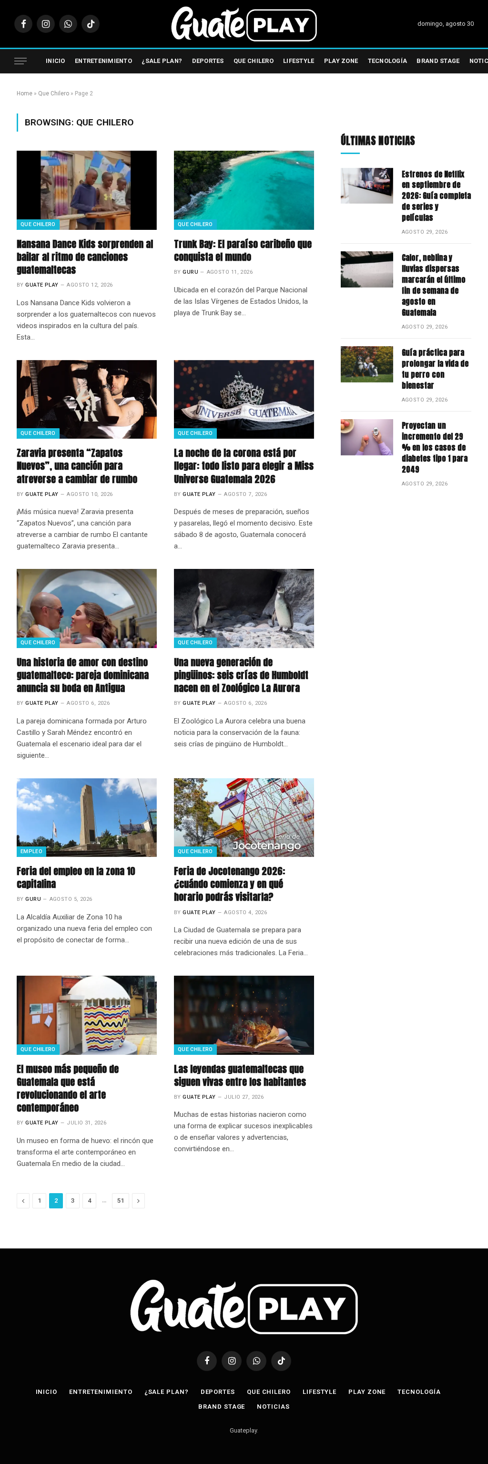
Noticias (273, 1406)
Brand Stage (438, 60)
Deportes (208, 60)
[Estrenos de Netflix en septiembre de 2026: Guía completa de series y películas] (367, 186)
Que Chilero (254, 60)
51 (120, 1200)
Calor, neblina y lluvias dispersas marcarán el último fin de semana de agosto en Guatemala (434, 285)
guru (190, 272)
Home (24, 93)
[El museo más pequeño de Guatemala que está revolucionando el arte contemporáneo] (87, 1015)
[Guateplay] (244, 24)
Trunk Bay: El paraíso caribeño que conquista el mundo (243, 250)
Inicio (55, 60)
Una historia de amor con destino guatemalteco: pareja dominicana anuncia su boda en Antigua (83, 675)
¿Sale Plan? (162, 60)
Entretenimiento (103, 60)
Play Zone (341, 60)
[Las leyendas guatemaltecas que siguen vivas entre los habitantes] (244, 1015)
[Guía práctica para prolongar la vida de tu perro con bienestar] (367, 364)
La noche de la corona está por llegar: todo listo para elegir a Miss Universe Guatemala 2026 (244, 465)
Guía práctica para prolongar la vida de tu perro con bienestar (435, 369)
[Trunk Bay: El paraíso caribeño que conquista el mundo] (244, 190)
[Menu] (20, 61)
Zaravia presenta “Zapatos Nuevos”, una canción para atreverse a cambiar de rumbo (77, 465)
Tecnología (387, 60)
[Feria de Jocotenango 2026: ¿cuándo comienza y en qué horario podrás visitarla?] (244, 817)
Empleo (31, 851)
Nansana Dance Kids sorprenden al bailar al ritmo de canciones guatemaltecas (85, 257)
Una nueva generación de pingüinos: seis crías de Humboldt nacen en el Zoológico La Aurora (241, 675)
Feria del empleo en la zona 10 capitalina (76, 877)
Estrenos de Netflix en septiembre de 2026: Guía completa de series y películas (436, 196)
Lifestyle (298, 60)
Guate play (41, 285)
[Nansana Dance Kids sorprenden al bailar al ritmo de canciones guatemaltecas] (87, 190)
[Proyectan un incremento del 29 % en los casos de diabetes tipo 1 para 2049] (367, 437)
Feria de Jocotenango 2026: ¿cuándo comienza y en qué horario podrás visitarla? (229, 884)
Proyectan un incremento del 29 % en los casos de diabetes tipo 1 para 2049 (435, 447)
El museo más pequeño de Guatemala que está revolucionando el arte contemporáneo (68, 1088)
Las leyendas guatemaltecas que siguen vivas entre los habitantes (240, 1075)
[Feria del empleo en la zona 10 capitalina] (87, 817)
